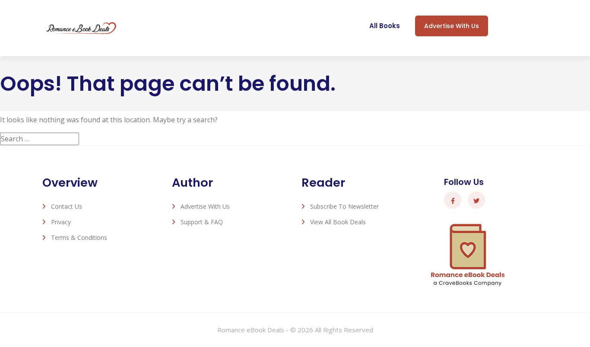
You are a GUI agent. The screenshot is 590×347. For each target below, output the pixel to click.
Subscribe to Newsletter (344, 206)
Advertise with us (451, 26)
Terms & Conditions (79, 237)
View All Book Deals (338, 222)
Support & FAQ (202, 222)
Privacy (61, 222)
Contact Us (66, 206)
